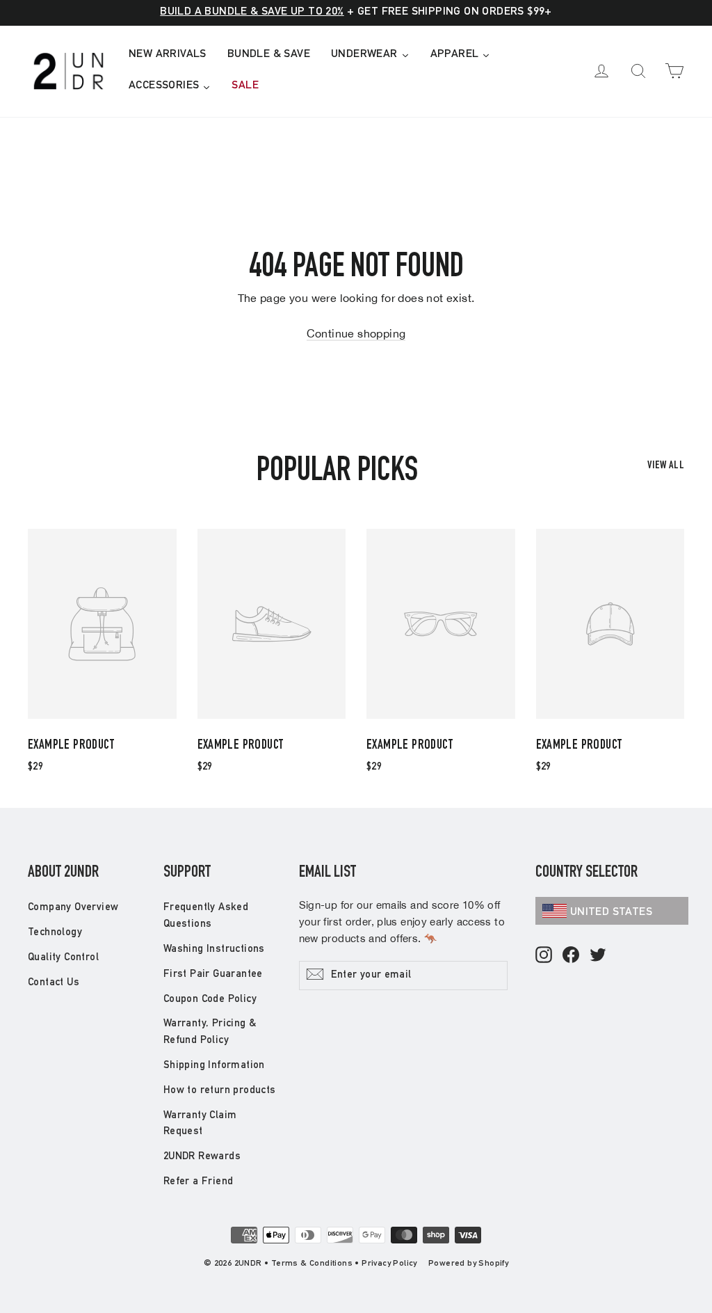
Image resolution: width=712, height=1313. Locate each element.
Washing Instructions (214, 949)
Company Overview (73, 907)
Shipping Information (214, 1065)
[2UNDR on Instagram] (543, 955)
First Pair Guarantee (213, 974)
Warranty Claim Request (200, 1124)
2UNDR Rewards (202, 1157)
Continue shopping (356, 333)
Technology (55, 933)
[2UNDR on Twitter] (598, 955)
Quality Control (63, 958)
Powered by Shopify (468, 1263)
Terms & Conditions (312, 1263)
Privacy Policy (389, 1263)
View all (665, 466)
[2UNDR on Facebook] (571, 955)
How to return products (219, 1090)
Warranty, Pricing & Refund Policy (210, 1032)
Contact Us (53, 983)
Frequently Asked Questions (205, 916)
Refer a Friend (198, 1182)
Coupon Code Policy (210, 999)
